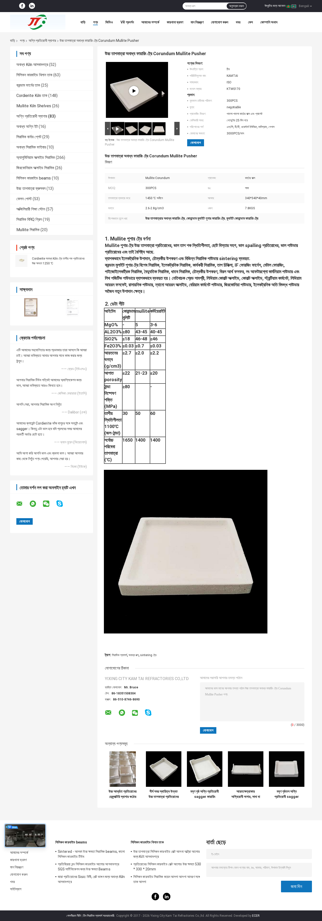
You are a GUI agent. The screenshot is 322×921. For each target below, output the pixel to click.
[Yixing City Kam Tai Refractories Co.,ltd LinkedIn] (31, 6)
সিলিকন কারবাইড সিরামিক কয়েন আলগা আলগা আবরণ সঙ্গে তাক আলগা (166, 879)
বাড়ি (83, 22)
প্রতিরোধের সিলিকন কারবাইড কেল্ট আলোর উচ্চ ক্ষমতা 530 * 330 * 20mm (167, 866)
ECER (256, 915)
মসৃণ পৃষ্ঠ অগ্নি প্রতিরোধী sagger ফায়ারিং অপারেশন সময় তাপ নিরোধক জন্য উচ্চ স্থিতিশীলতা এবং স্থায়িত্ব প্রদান (205, 794)
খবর (238, 22)
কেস (250, 22)
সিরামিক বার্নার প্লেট (28, 136)
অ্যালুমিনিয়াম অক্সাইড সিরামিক (35, 157)
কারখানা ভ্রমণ (175, 22)
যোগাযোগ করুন (219, 22)
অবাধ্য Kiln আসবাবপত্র (32, 64)
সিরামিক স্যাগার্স (119, 655)
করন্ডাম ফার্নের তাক (28, 85)
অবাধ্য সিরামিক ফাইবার (31, 147)
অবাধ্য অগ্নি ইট (27, 126)
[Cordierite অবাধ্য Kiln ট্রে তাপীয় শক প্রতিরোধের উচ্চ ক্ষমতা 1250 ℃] (21, 261)
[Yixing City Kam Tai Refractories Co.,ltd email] (22, 504)
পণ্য (95, 22)
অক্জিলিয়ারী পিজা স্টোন (30, 209)
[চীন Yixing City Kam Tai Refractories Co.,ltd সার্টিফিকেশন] (31, 307)
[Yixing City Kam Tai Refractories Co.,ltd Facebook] (22, 6)
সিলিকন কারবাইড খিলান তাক (34, 75)
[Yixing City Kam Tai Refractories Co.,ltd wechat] (49, 504)
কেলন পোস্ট (24, 198)
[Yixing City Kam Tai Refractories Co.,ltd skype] (62, 504)
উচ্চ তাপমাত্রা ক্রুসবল (31, 188)
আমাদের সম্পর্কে (150, 22)
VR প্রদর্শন (127, 22)
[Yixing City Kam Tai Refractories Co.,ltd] (37, 22)
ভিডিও (109, 22)
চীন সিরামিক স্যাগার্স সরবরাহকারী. (99, 915)
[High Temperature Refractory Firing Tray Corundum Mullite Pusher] (134, 91)
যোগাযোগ (195, 143)
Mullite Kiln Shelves (33, 105)
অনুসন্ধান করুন (236, 6)
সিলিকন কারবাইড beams (33, 178)
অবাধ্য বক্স (134, 655)
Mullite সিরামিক (27, 229)
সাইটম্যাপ (16, 889)
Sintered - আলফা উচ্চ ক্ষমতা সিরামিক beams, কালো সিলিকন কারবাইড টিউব (91, 854)
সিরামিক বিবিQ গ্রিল (29, 219)
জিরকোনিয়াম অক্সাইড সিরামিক (35, 167)
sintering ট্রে (148, 655)
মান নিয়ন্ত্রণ (197, 22)
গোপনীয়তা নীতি (73, 915)
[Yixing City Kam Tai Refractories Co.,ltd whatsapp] (36, 504)
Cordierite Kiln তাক (31, 95)
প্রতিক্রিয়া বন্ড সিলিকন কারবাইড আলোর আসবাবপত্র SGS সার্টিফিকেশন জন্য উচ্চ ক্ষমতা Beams (88, 866)
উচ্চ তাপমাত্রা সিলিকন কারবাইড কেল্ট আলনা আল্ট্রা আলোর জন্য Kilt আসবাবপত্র (166, 854)
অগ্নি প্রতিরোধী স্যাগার (42, 41)
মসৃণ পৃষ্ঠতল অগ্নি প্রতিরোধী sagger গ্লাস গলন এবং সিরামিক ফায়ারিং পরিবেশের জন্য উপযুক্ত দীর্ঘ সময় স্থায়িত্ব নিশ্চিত (287, 794)
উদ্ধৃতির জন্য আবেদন (275, 6)
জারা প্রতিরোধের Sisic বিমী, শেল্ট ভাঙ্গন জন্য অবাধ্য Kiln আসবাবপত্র (91, 879)
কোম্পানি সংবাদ (268, 22)
